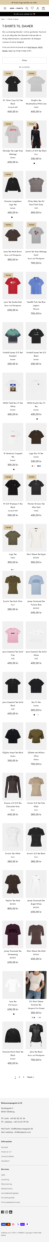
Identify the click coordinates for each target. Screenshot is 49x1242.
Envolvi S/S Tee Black (36, 853)
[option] (24, 2)
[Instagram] (6, 1212)
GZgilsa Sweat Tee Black (12, 752)
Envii (10, 51)
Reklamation (6, 1189)
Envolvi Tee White (12, 853)
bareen (5, 51)
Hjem (3, 19)
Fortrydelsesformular (10, 1202)
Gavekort (5, 1161)
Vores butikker (7, 1156)
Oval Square (32, 47)
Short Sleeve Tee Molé (36, 951)
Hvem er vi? (6, 1152)
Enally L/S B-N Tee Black (36, 150)
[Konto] (38, 8)
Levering (5, 1180)
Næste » (30, 1077)
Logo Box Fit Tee (36, 453)
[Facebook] (2, 1212)
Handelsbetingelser (10, 1193)
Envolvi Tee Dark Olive (12, 601)
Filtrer (24, 60)
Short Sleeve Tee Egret (36, 554)
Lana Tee (12, 1001)
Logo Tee (13, 554)
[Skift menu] (5, 8)
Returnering (6, 1184)
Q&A (3, 1175)
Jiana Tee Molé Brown (13, 251)
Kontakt (4, 1147)
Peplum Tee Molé (13, 900)
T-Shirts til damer (13, 19)
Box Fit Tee (36, 702)
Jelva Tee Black (36, 1051)
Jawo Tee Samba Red (13, 302)
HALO (40, 47)
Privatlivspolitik (8, 1198)
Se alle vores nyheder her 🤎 (24, 14)
